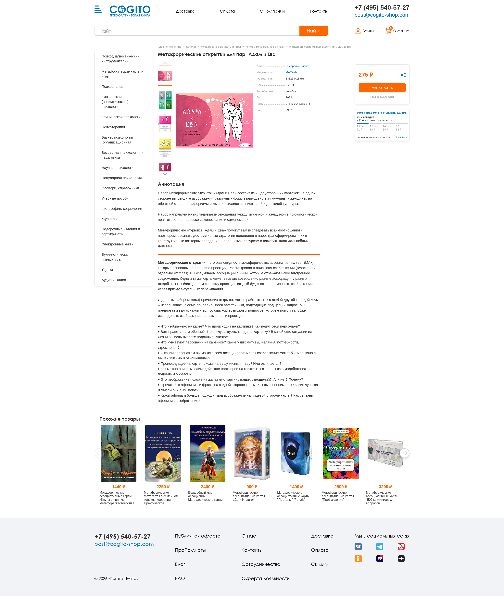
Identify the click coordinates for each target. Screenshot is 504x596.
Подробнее (401, 137)
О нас (249, 536)
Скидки (320, 564)
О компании (272, 11)
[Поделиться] (403, 75)
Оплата (227, 11)
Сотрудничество (261, 564)
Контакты (319, 11)
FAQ (180, 578)
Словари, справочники (120, 188)
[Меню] (98, 9)
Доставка (185, 11)
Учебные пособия (116, 198)
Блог (180, 564)
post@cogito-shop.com (382, 15)
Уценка (107, 270)
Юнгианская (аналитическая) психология (115, 102)
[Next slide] (165, 174)
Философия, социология (122, 209)
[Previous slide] (165, 63)
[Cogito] (130, 11)
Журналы (109, 219)
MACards (291, 72)
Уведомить (382, 87)
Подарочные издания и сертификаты (121, 231)
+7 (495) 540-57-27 (382, 7)
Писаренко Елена (297, 66)
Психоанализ (112, 87)
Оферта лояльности (266, 578)
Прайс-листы (190, 550)
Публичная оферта (197, 536)
